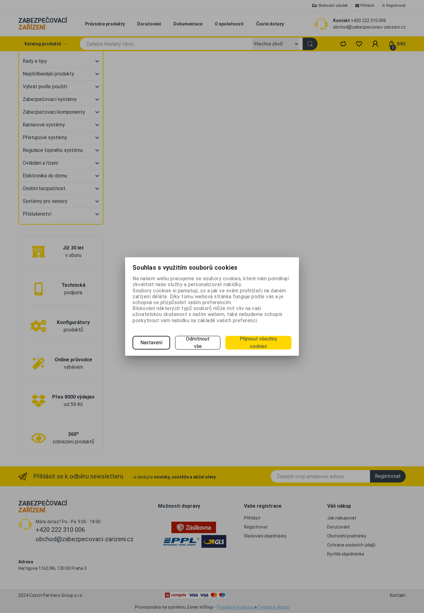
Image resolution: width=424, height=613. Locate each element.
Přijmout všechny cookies (258, 342)
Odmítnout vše (198, 342)
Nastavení (151, 342)
